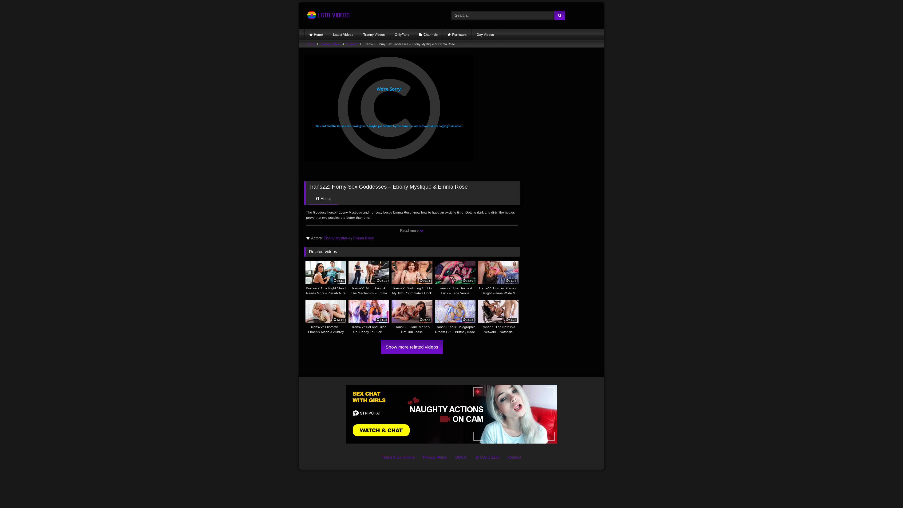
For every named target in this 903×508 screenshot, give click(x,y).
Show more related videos (412, 347)
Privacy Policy (435, 457)
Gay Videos (485, 34)
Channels (431, 34)
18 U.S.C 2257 (487, 457)
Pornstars (459, 34)
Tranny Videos (374, 34)
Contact (514, 457)
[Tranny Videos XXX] (327, 15)
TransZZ (352, 44)
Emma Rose (363, 238)
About (325, 199)
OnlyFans (402, 34)
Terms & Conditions (398, 457)
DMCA (461, 457)
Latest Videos (343, 34)
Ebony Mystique (337, 238)
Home (318, 34)
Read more (409, 231)
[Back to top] (888, 494)
